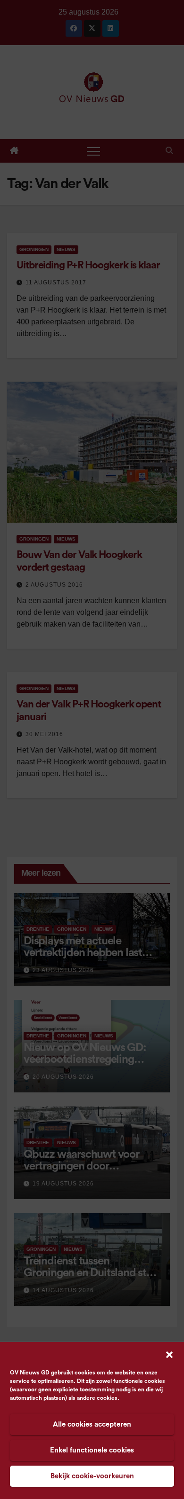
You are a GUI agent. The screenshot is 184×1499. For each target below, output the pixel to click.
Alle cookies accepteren (92, 1424)
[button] (169, 1354)
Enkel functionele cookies (92, 1450)
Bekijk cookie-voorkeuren (92, 1476)
